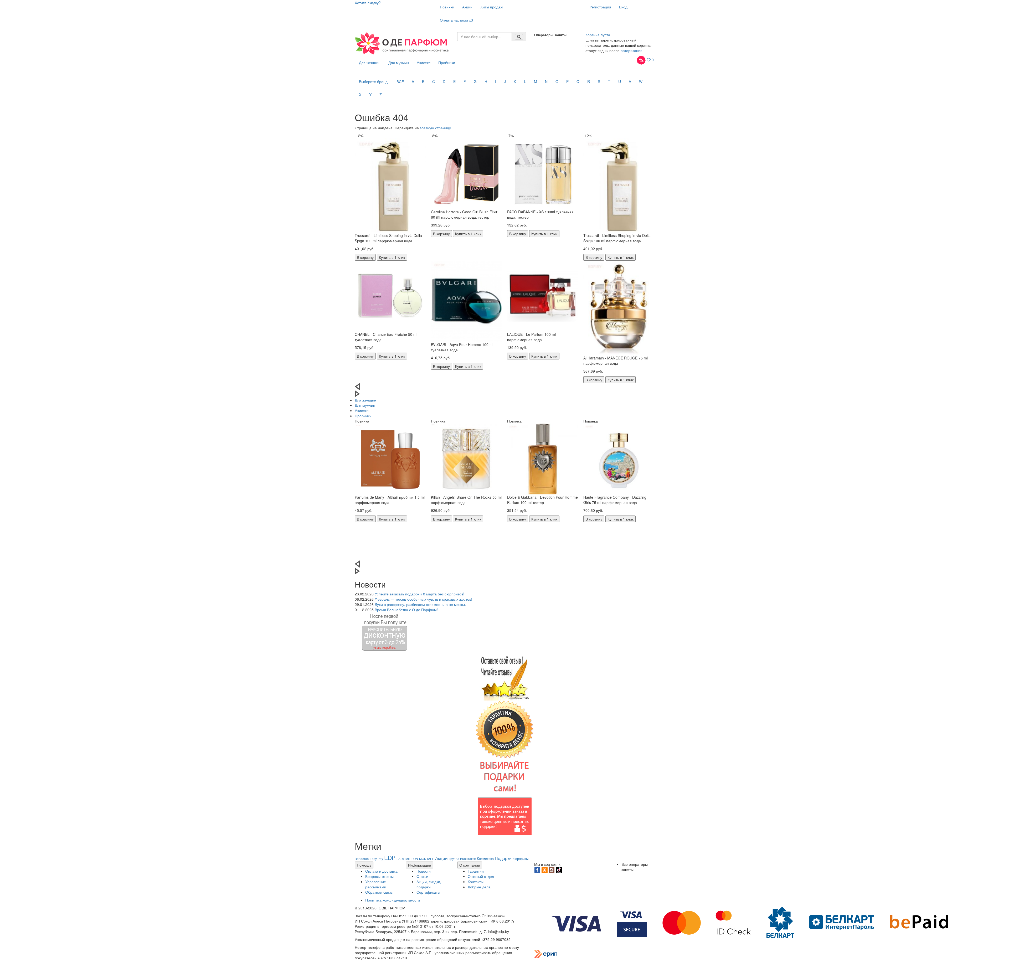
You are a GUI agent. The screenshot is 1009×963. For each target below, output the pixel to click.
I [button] (495, 81)
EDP (389, 858)
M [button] (535, 81)
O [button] (556, 81)
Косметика (485, 858)
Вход (623, 6)
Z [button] (380, 94)
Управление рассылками (375, 884)
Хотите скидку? (368, 2)
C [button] (433, 81)
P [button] (567, 81)
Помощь (364, 865)
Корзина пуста (597, 34)
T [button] (609, 81)
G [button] (475, 81)
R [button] (588, 81)
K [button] (515, 81)
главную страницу (435, 127)
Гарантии (476, 871)
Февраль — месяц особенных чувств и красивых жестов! (423, 599)
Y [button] (370, 94)
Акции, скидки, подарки (428, 884)
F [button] (465, 81)
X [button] (360, 94)
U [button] (619, 81)
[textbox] (484, 36)
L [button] (525, 81)
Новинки (447, 6)
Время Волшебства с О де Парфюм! (406, 609)
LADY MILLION (407, 858)
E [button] (454, 81)
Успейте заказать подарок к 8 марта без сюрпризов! (419, 593)
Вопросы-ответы (379, 876)
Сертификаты (428, 892)
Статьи (422, 876)
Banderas (362, 858)
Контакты (475, 881)
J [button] (505, 81)
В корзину (365, 257)
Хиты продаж (491, 6)
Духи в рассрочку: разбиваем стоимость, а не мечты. (420, 604)
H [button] (486, 81)
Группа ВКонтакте (462, 858)
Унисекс (423, 62)
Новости (423, 871)
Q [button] (577, 81)
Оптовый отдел (481, 876)
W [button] (640, 81)
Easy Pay (376, 858)
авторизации (631, 50)
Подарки (503, 858)
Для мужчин (398, 62)
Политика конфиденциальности (392, 900)
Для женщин (369, 62)
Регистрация (600, 6)
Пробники (446, 62)
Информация (419, 865)
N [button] (546, 81)
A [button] (413, 81)
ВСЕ (400, 81)
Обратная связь (379, 892)
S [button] (599, 81)
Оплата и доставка (381, 871)
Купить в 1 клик (392, 257)
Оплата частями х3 (456, 20)
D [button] (444, 81)
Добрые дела (479, 886)
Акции (467, 6)
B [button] (423, 81)
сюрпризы (520, 858)
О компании (469, 865)
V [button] (630, 81)
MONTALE (426, 858)
